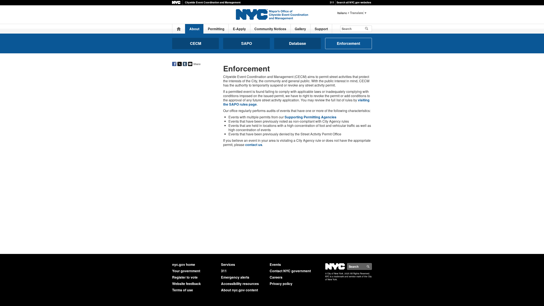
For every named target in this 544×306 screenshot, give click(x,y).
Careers (276, 277)
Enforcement (348, 43)
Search (371, 266)
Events (275, 264)
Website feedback (186, 283)
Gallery (300, 28)
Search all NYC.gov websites (354, 2)
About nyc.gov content (239, 290)
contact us (253, 144)
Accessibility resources (240, 283)
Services (228, 264)
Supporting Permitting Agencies (310, 117)
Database (297, 43)
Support (321, 28)
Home (179, 29)
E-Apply (239, 28)
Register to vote (185, 277)
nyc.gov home (183, 264)
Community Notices (270, 28)
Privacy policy (281, 283)
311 (332, 2)
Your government (186, 270)
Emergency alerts (235, 277)
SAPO (246, 43)
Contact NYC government (290, 270)
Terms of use (182, 290)
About (194, 28)
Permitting (216, 28)
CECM (195, 43)
